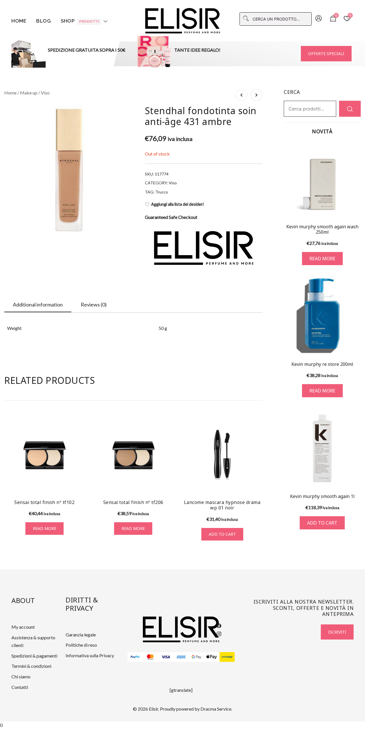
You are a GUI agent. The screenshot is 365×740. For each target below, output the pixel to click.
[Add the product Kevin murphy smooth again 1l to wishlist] (356, 477)
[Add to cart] (322, 448)
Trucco (161, 191)
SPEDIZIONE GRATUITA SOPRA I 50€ (86, 50)
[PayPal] (135, 657)
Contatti (19, 687)
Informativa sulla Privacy (90, 655)
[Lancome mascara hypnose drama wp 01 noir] (222, 455)
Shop (80, 21)
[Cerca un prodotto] (350, 108)
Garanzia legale (81, 634)
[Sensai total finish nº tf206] (133, 455)
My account (23, 627)
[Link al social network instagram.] (219, 633)
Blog (43, 21)
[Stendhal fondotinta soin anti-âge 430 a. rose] (242, 95)
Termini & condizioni (31, 666)
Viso (45, 92)
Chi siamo (21, 676)
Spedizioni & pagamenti (34, 655)
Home (18, 21)
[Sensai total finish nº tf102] (44, 455)
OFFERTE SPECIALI (326, 53)
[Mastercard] (150, 657)
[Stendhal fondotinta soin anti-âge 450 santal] (256, 95)
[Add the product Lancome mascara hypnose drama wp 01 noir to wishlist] (257, 484)
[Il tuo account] (319, 19)
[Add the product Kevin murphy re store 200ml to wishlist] (356, 345)
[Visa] (165, 657)
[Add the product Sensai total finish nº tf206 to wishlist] (168, 484)
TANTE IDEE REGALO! (197, 50)
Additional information (38, 304)
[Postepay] (227, 657)
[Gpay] (196, 657)
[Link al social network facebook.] (219, 625)
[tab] (37, 304)
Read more (44, 528)
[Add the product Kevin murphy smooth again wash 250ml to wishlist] (356, 209)
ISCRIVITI (337, 632)
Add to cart (222, 534)
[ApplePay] (212, 657)
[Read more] (322, 179)
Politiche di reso (81, 645)
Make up (28, 92)
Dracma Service (215, 708)
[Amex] (181, 657)
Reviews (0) (94, 304)
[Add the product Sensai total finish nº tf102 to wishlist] (80, 484)
